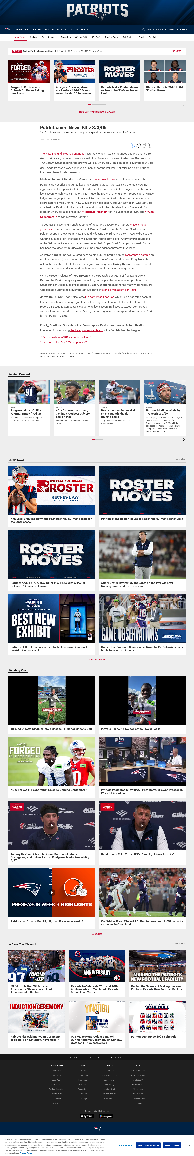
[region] (97, 1145)
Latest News (56, 1070)
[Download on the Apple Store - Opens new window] (87, 1116)
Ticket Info (110, 1070)
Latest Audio (56, 1080)
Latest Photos (56, 1084)
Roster (83, 1070)
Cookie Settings (125, 1145)
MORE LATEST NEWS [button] (97, 660)
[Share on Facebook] (133, 147)
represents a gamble (138, 254)
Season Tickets (109, 1080)
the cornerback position (99, 296)
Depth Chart (83, 1075)
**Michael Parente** (95, 211)
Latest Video (56, 1075)
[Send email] (144, 147)
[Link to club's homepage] (8, 29)
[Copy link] (150, 145)
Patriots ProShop (138, 1070)
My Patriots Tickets (109, 1075)
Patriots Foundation (56, 1089)
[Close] (189, 1145)
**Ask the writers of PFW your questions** (65, 337)
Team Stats (83, 1084)
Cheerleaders (57, 1098)
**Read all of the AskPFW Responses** (63, 342)
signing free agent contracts (119, 289)
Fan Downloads (138, 1084)
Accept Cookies (172, 1145)
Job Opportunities (138, 1098)
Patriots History (56, 1094)
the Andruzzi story (104, 179)
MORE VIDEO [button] (97, 934)
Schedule (83, 1094)
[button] (89, 105)
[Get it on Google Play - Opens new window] (106, 1117)
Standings (83, 1098)
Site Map (56, 1103)
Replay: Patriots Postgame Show (38, 51)
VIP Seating (109, 1084)
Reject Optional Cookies (148, 1145)
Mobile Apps (138, 1089)
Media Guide (138, 1094)
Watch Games (109, 1098)
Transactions (83, 1089)
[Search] (143, 29)
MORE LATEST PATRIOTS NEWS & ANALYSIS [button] (97, 112)
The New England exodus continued (62, 153)
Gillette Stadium (109, 1094)
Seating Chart (109, 1089)
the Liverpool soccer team (86, 330)
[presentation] (184, 105)
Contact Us (138, 1103)
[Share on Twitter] (138, 147)
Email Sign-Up (138, 1080)
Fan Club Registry (138, 1075)
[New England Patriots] (97, 1129)
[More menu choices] (92, 29)
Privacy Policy (26, 1153)
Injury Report (83, 1080)
